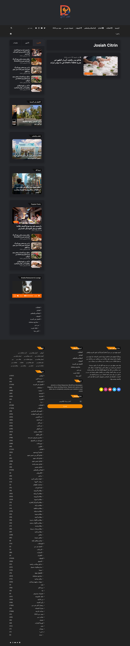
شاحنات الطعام (37, 484)
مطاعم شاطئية (38, 508)
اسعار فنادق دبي (17, 356)
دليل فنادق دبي (39, 362)
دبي (13, 359)
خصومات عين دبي (68, 28)
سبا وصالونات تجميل (36, 567)
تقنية (42, 584)
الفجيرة (41, 399)
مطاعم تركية (38, 505)
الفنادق (100, 28)
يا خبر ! (117, 33)
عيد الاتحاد (39, 420)
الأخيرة (39, 43)
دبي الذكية (40, 599)
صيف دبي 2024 (57, 28)
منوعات (41, 629)
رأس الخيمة (40, 602)
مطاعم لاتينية (38, 517)
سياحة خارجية (39, 611)
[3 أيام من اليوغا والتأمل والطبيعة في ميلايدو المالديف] (36, 88)
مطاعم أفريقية (38, 490)
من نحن (37, 325)
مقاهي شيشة (38, 537)
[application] (27, 289)
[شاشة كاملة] (15, 296)
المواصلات (40, 543)
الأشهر (27, 43)
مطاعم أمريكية (38, 493)
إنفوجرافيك (40, 381)
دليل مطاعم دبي (30, 362)
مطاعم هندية (38, 526)
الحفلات (40, 408)
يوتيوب (40, 390)
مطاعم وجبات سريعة (36, 529)
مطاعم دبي (23, 365)
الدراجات (39, 549)
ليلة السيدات (38, 487)
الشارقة (41, 396)
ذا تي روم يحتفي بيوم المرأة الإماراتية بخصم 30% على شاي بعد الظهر (21, 69)
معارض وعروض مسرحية (35, 437)
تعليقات (15, 43)
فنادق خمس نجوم (37, 461)
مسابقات (39, 387)
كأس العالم (39, 434)
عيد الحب (39, 426)
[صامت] (18, 296)
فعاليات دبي (14, 362)
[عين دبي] (65, 12)
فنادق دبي (31, 365)
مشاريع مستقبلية (33, 322)
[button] (27, 289)
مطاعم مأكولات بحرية (36, 520)
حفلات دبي (18, 359)
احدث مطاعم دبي (28, 356)
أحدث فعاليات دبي (22, 353)
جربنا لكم (40, 587)
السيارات (39, 552)
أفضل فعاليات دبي (39, 356)
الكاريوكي (39, 473)
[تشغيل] (39, 296)
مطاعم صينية (38, 514)
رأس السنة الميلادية (36, 414)
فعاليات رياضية (38, 431)
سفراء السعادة (39, 608)
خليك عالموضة (39, 596)
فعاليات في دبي (39, 365)
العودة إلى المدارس (36, 411)
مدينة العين (39, 378)
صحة (40, 635)
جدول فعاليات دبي (28, 359)
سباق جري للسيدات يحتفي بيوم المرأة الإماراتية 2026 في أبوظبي (21, 78)
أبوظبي (41, 353)
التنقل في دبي (38, 546)
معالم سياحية (38, 579)
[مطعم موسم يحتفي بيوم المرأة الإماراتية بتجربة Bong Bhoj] (36, 61)
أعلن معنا (36, 331)
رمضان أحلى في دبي (37, 605)
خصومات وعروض (38, 593)
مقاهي (40, 535)
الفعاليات (108, 28)
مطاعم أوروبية (38, 496)
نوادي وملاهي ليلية (37, 540)
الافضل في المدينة (35, 319)
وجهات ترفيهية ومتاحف (35, 582)
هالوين (40, 446)
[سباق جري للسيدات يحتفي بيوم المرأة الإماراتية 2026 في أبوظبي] (36, 79)
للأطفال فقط (38, 573)
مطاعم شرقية (38, 511)
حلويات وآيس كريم (36, 479)
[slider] (28, 295)
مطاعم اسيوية (38, 499)
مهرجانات (39, 443)
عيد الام (40, 423)
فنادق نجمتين (38, 467)
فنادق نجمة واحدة (37, 464)
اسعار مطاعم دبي (39, 359)
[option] (27, 115)
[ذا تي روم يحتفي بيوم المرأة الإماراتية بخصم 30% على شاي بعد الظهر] (36, 70)
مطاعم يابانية (38, 532)
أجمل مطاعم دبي (33, 353)
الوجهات (78, 28)
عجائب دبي (40, 617)
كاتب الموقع (77, 57)
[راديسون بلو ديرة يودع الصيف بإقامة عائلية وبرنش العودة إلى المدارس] (36, 52)
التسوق (40, 561)
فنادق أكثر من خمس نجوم (34, 455)
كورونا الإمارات (39, 623)
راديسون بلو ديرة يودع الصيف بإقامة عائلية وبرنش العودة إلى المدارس (21, 52)
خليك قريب (34, 328)
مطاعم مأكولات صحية (36, 523)
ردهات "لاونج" (38, 482)
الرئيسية (117, 28)
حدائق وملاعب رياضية (36, 564)
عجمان (41, 620)
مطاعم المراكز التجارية (35, 502)
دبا (41, 402)
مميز (42, 626)
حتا (42, 590)
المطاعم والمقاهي (89, 28)
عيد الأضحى (38, 417)
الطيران (40, 555)
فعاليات (21, 362)
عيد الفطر (39, 429)
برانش (40, 476)
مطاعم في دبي (14, 365)
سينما (40, 570)
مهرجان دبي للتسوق (36, 440)
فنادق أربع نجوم (37, 452)
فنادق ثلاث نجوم (37, 458)
